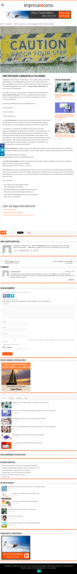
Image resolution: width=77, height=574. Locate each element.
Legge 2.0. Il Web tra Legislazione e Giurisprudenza (18, 215)
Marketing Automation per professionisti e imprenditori (28, 435)
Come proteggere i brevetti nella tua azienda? (63, 261)
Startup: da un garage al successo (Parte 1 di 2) (25, 493)
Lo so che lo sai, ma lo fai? (15, 516)
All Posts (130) (5, 477)
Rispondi (71, 279)
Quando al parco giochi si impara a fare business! (22, 509)
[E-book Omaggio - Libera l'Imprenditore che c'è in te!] (38, 14)
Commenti (19, 398)
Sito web (4, 333)
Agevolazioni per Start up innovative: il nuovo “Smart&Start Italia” (26, 486)
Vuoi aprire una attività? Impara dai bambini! (25, 501)
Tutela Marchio (15, 271)
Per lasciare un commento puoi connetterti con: (15, 292)
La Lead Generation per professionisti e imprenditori (27, 443)
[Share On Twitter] (2, 150)
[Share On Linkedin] (2, 154)
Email (4, 327)
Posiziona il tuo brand (10, 209)
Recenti (4, 398)
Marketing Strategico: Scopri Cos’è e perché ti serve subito (64, 135)
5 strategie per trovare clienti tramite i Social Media (16, 472)
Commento (6, 303)
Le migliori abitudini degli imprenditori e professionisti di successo (20, 468)
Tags (25, 398)
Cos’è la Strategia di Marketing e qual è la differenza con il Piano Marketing (33, 426)
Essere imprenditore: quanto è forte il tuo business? (16, 470)
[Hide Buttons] (1, 157)
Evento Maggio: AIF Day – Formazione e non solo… (12, 261)
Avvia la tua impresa (19, 24)
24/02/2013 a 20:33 (70, 271)
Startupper (9, 24)
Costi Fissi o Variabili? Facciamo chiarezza (13, 474)
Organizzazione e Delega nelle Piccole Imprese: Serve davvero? (64, 95)
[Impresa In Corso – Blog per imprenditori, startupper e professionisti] (38, 5)
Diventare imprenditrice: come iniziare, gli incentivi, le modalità (19, 465)
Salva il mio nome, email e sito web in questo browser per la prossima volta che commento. (38, 340)
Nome (4, 321)
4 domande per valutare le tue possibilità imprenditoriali (24, 523)
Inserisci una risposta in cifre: (10, 344)
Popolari (11, 398)
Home (2, 24)
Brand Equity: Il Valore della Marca (14, 212)
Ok (39, 571)
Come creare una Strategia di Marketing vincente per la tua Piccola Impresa (64, 116)
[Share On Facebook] (2, 145)
